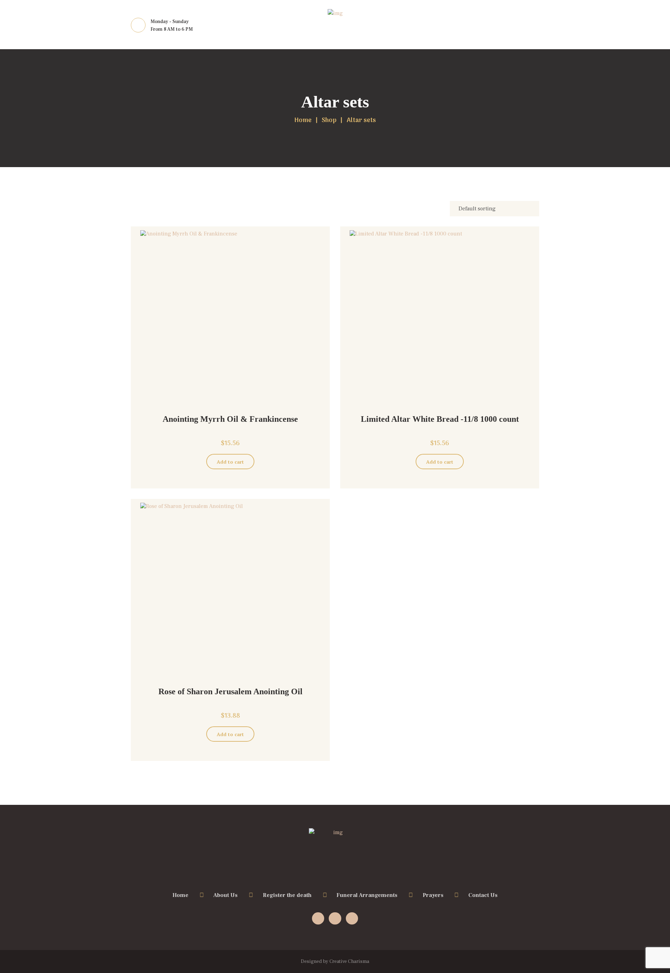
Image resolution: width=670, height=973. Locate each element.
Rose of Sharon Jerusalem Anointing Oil (230, 691)
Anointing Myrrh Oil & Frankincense (230, 419)
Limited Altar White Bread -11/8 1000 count (440, 419)
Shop (329, 121)
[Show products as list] (149, 205)
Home (303, 121)
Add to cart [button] (230, 461)
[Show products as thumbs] (135, 205)
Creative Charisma (349, 961)
